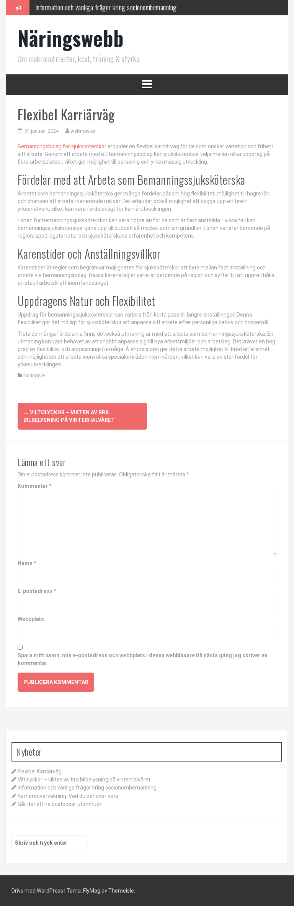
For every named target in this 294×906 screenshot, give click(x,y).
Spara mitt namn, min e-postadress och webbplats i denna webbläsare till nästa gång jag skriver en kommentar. (143, 659)
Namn (27, 563)
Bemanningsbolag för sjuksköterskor (62, 146)
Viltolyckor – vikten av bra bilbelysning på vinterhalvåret (84, 779)
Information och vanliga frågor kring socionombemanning (106, 7)
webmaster (82, 131)
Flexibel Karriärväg (40, 771)
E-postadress (37, 591)
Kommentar (35, 486)
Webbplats (31, 619)
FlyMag (91, 891)
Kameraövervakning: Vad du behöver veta (68, 796)
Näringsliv (34, 375)
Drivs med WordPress (37, 891)
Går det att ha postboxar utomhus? (60, 804)
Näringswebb (71, 38)
